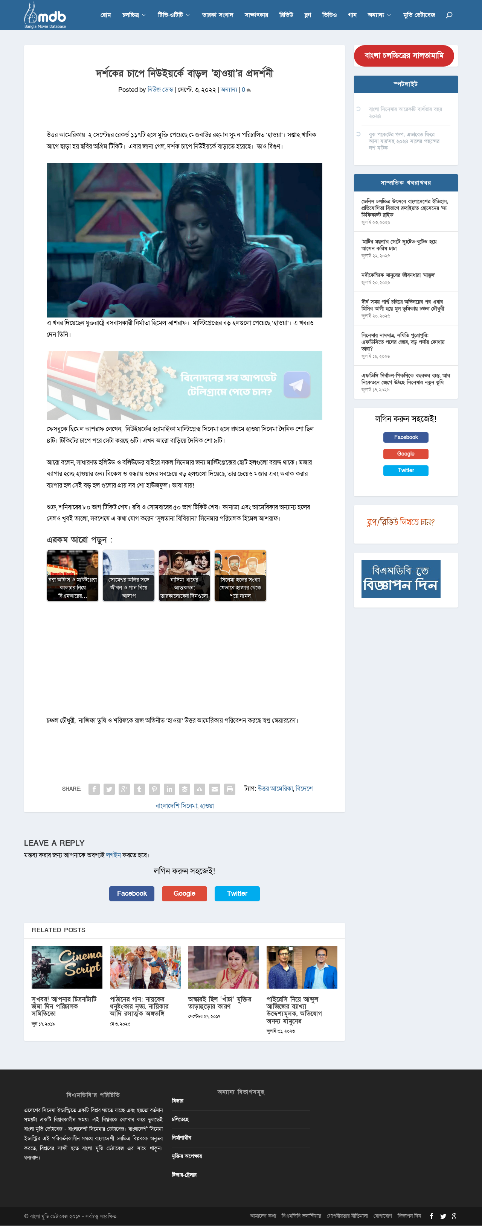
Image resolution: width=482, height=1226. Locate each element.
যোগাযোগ (383, 1216)
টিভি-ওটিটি (170, 15)
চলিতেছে (180, 1119)
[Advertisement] (184, 662)
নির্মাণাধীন (181, 1137)
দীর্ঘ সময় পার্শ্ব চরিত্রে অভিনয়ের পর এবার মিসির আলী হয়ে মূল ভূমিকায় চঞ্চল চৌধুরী (403, 305)
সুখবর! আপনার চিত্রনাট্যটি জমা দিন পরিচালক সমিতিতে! (64, 1006)
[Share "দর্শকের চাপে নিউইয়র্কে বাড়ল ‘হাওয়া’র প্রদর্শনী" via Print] (229, 789)
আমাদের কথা (263, 1216)
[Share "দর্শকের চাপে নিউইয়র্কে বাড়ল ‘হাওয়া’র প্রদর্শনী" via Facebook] (94, 789)
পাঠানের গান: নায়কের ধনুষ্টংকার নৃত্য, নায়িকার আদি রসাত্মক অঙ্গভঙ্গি (139, 1006)
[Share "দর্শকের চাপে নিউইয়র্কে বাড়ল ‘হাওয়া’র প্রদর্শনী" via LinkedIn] (169, 789)
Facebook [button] (132, 893)
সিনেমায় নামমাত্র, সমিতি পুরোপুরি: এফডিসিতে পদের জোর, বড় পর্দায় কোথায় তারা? (403, 342)
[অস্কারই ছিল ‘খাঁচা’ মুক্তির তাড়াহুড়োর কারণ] (223, 967)
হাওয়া (207, 806)
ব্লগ (308, 15)
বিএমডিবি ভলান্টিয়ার (301, 1216)
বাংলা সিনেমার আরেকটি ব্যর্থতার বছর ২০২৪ (405, 113)
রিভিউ (286, 15)
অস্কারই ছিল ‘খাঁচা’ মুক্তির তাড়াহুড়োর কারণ (219, 1003)
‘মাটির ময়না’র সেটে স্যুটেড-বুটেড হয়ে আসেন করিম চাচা (399, 245)
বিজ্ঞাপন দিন (409, 1216)
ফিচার (177, 1100)
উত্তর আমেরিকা (275, 788)
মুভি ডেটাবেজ (419, 15)
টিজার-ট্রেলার (184, 1175)
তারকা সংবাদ (217, 15)
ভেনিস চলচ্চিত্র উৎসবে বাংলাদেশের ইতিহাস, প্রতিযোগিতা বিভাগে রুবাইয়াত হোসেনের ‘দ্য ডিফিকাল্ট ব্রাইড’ (405, 208)
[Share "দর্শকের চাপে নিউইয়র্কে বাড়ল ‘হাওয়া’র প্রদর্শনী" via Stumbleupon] (199, 789)
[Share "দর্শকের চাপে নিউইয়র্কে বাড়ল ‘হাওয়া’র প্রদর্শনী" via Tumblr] (139, 789)
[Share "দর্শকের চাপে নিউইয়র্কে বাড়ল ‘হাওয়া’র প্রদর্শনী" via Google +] (124, 789)
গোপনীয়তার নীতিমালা (347, 1216)
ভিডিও (329, 15)
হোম (106, 15)
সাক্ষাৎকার (256, 15)
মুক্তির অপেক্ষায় (187, 1156)
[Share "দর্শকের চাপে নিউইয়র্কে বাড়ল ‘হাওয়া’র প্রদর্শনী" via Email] (214, 789)
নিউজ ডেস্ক (160, 89)
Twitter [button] (237, 893)
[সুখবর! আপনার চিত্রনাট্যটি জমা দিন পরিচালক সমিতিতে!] (67, 967)
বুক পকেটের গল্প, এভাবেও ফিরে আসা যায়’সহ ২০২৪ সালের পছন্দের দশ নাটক (404, 141)
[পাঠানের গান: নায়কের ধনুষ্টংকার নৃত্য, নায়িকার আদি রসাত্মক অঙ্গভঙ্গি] (145, 967)
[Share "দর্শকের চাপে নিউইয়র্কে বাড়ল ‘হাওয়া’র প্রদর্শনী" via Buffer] (184, 789)
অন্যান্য (376, 15)
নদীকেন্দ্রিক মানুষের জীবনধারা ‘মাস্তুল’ (398, 275)
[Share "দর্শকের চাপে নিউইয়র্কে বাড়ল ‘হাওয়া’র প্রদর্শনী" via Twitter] (109, 789)
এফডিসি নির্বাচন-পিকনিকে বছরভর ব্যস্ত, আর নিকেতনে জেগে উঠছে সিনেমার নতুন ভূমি (406, 379)
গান (352, 15)
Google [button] (184, 893)
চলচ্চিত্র (130, 15)
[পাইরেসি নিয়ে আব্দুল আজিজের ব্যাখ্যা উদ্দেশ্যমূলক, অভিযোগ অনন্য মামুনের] (302, 967)
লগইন (113, 855)
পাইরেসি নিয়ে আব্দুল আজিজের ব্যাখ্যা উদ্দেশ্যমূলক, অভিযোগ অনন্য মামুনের (294, 1010)
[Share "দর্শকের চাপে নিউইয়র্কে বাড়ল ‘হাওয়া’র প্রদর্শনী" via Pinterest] (154, 789)
